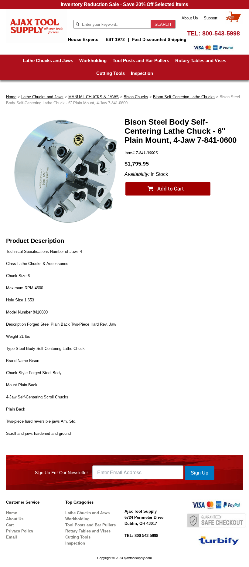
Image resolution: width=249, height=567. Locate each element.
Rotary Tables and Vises (200, 60)
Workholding (93, 60)
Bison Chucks (136, 97)
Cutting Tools (110, 73)
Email (11, 537)
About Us (190, 18)
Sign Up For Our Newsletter (61, 472)
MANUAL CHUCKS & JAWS (93, 97)
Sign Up (199, 472)
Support (210, 18)
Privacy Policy (19, 531)
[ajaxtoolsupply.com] (36, 25)
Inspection (142, 73)
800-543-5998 (221, 33)
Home (11, 97)
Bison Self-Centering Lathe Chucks (184, 97)
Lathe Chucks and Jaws (48, 60)
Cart (10, 525)
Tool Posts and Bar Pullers (141, 60)
